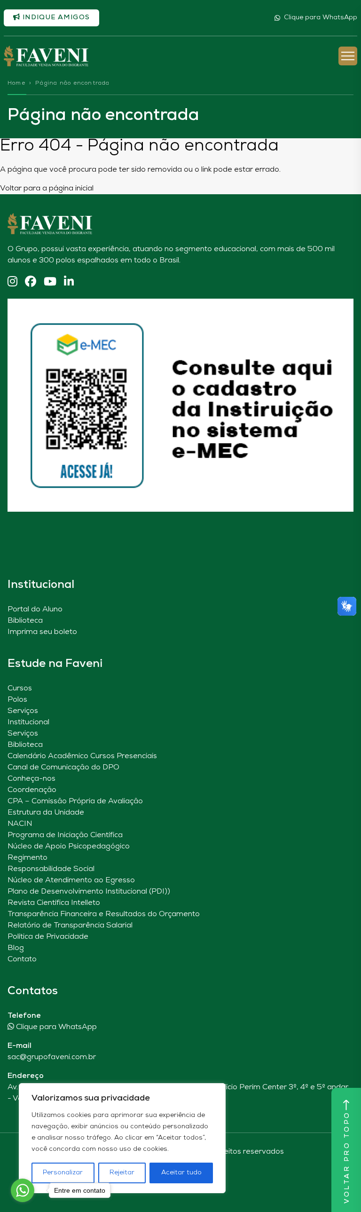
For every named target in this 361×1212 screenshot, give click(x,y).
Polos (17, 700)
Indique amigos (55, 17)
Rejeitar (122, 1172)
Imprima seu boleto (42, 632)
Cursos (20, 688)
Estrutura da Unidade (46, 812)
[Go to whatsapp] (22, 1190)
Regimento (27, 858)
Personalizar (63, 1172)
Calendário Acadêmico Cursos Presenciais (82, 756)
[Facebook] (30, 282)
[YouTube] (50, 282)
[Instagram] (12, 282)
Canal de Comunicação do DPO (63, 767)
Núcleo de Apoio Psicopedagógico (69, 846)
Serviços (23, 711)
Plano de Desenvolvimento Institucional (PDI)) (89, 891)
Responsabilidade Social (51, 869)
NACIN (20, 824)
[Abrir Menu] (347, 56)
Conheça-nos (31, 779)
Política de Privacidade (48, 937)
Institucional (28, 722)
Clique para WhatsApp (320, 17)
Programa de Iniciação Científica (65, 835)
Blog (16, 948)
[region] (122, 1138)
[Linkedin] (69, 282)
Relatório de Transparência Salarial (70, 925)
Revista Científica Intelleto (54, 903)
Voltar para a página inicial (47, 188)
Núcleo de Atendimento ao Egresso (71, 880)
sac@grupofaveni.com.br (52, 1057)
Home (16, 83)
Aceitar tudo (181, 1172)
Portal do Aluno (35, 609)
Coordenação (32, 790)
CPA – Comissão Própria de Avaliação (75, 801)
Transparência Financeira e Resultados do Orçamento (104, 914)
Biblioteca (25, 621)
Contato (22, 959)
